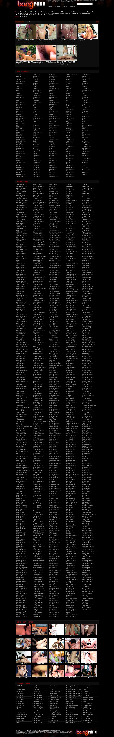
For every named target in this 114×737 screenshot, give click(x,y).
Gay (19, 63)
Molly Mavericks (71, 418)
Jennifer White (53, 276)
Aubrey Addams (21, 462)
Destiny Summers (38, 434)
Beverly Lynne (20, 527)
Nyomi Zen (69, 537)
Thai (83, 123)
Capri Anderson (37, 220)
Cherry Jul (36, 297)
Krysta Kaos (53, 514)
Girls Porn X (86, 718)
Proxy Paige (69, 583)
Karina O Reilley (54, 381)
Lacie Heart (52, 544)
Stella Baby (85, 391)
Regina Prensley (87, 188)
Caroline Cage (37, 242)
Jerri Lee (52, 283)
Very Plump (86, 711)
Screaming (69, 167)
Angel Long (19, 362)
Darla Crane (36, 411)
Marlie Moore (70, 316)
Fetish (35, 162)
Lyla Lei (68, 269)
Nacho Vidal (69, 441)
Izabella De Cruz (54, 204)
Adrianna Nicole (21, 206)
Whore (84, 164)
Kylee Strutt (53, 527)
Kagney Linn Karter (55, 365)
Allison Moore (20, 295)
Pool (67, 134)
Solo (83, 85)
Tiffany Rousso (86, 479)
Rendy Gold (85, 193)
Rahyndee (69, 595)
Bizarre (18, 130)
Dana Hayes (36, 388)
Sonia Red (85, 355)
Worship (84, 169)
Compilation (36, 92)
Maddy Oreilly (70, 276)
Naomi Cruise (70, 444)
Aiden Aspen (20, 213)
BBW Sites (53, 709)
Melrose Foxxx (70, 351)
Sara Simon (85, 263)
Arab (17, 92)
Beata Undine (20, 509)
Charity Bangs (37, 279)
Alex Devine (20, 239)
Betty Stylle (20, 525)
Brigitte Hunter (20, 593)
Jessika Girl (53, 313)
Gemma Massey (38, 534)
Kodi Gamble (53, 502)
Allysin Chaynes (21, 302)
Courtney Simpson (38, 369)
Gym (50, 108)
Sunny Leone (86, 414)
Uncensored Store (22, 711)
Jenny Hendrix (53, 277)
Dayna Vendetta (38, 416)
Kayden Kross (53, 425)
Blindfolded (19, 136)
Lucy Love (69, 256)
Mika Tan (68, 388)
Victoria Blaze (86, 560)
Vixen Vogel (85, 583)
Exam (34, 144)
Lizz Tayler (69, 218)
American (19, 85)
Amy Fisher (20, 337)
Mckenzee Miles (71, 334)
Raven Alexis (70, 606)
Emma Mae (36, 486)
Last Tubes (20, 699)
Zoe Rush (85, 600)
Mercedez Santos (71, 358)
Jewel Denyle (53, 318)
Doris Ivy (35, 463)
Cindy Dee (36, 334)
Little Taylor (69, 213)
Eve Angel (36, 509)
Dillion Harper (37, 451)
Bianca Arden (20, 528)
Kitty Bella (52, 493)
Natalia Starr (70, 451)
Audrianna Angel (21, 469)
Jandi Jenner (53, 225)
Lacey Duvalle (53, 539)
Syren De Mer (86, 421)
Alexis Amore (20, 253)
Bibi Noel (19, 537)
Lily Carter (69, 195)
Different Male (54, 720)
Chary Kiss (36, 290)
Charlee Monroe (38, 281)
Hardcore (38, 42)
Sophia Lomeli (86, 363)
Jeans (51, 141)
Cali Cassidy (37, 200)
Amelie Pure (20, 328)
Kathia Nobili (53, 398)
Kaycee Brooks (54, 423)
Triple (84, 136)
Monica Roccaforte (71, 423)
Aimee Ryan (20, 218)
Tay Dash (85, 442)
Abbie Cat (19, 190)
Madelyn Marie (70, 277)
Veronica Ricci (86, 549)
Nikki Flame (69, 513)
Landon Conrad (54, 556)
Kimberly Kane (53, 490)
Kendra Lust (53, 458)
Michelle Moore (70, 383)
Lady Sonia (52, 546)
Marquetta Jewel (71, 318)
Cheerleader (20, 176)
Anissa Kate (20, 390)
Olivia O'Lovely (70, 541)
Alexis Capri (20, 256)
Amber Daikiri (20, 320)
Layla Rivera (53, 574)
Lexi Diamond (53, 604)
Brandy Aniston (21, 562)
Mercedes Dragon (71, 355)
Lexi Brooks (53, 602)
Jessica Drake (53, 297)
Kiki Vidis (52, 481)
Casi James (36, 255)
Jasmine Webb (54, 239)
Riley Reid (85, 202)
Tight (83, 127)
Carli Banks (36, 227)
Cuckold (35, 102)
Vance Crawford (87, 521)
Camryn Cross (37, 207)
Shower (84, 74)
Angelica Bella (20, 376)
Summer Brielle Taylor (89, 406)
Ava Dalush (20, 484)
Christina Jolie (37, 320)
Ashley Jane (20, 446)
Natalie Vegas (70, 458)
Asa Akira (19, 430)
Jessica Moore (53, 304)
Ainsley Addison (21, 220)
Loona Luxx (69, 237)
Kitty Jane (52, 495)
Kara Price (52, 372)
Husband (52, 127)
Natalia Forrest (70, 448)
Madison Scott (70, 284)
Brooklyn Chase (38, 190)
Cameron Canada (38, 202)
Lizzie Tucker (70, 220)
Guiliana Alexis (37, 565)
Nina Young (69, 527)
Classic (35, 76)
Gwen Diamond (37, 567)
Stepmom (85, 97)
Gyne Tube (36, 691)
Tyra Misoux (86, 507)
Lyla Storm (69, 270)
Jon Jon (51, 335)
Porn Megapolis (87, 705)
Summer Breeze (87, 404)
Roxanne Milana (87, 220)
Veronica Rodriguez (88, 551)
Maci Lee (68, 272)
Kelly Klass (52, 444)
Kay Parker (52, 421)
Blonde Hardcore (56, 11)
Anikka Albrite (20, 388)
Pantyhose (69, 120)
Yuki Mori (85, 595)
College (35, 88)
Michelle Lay (70, 379)
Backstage (19, 104)
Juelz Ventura (53, 346)
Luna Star (69, 260)
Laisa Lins (52, 548)
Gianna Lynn (37, 544)
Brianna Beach (20, 579)
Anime (18, 88)
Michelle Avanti (70, 377)
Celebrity (19, 171)
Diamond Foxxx (38, 442)
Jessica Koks (53, 300)
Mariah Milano (70, 307)
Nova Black (69, 534)
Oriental (68, 113)
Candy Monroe (37, 216)
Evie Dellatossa (38, 514)
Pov (67, 137)
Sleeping (84, 81)
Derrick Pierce (37, 430)
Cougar (35, 95)
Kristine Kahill (53, 513)
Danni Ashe (36, 402)
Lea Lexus (52, 579)
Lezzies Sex (86, 693)
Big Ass (18, 116)
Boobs (18, 144)
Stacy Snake (86, 390)
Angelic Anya (20, 372)
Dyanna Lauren (37, 467)
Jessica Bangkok (54, 293)
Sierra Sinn (85, 332)
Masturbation (70, 74)
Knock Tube (37, 693)
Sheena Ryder (86, 320)
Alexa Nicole (20, 246)
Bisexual (19, 129)
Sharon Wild (86, 313)
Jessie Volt (52, 311)
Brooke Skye (37, 188)
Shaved (68, 172)
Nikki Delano (70, 511)
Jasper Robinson (54, 241)
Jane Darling (53, 227)
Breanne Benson (21, 567)
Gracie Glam (37, 562)
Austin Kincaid (20, 476)
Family (35, 153)
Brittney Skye (20, 614)
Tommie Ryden (86, 490)
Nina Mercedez (70, 525)
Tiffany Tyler (86, 483)
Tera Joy (84, 460)
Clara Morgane (37, 348)
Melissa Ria (69, 348)
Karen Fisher (53, 374)
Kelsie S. (52, 455)
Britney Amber (20, 597)
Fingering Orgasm (31, 14)
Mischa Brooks (70, 402)
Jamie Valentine (54, 221)
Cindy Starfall (37, 341)
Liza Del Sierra (70, 216)
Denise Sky (36, 428)
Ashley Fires (20, 441)
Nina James (69, 521)
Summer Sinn (86, 407)
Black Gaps (36, 713)
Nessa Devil (69, 470)
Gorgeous (52, 102)
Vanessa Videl (86, 535)
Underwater (85, 143)
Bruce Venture (37, 193)
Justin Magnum (54, 355)
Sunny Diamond (87, 411)
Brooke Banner (37, 184)
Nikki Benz (69, 506)
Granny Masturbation (54, 13)
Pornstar (68, 136)
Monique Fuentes (71, 430)
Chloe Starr (36, 314)
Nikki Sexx (69, 516)
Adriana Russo (21, 202)
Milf (67, 81)
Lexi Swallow (53, 607)
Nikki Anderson (70, 504)
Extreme (35, 148)
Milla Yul (68, 395)
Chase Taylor (37, 291)
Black (18, 132)
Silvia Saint (85, 334)
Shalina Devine (86, 309)
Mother (68, 90)
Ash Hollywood (21, 434)
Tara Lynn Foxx (87, 434)
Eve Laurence (37, 511)
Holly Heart (36, 606)
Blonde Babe (76, 13)
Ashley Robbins (21, 448)
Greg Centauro (37, 563)
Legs (50, 162)
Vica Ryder (85, 555)
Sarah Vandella (86, 277)
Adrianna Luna (20, 204)
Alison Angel (20, 284)
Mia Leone (69, 363)
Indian (51, 129)
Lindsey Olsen (70, 200)
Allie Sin (18, 293)
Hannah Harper (37, 577)
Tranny (84, 134)
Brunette (19, 153)
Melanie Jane (70, 339)
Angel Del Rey (20, 358)
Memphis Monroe (71, 353)
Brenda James (20, 572)
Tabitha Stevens (87, 425)
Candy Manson (37, 214)
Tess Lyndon (86, 465)
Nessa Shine (70, 472)
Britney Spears (21, 600)
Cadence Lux (37, 198)
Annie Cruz (19, 416)
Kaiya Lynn (52, 367)
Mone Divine (69, 421)
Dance (35, 115)
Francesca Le (37, 523)
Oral (67, 108)
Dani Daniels (37, 393)
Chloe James (37, 309)
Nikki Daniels (70, 509)
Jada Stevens (53, 211)
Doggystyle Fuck (35, 11)
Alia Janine (19, 269)
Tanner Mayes (86, 428)
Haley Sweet (37, 570)
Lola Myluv (69, 228)
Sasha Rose (86, 283)
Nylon (67, 101)
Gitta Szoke (36, 558)
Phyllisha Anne (70, 574)
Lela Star (52, 590)
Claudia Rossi (37, 356)
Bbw (17, 109)
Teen (83, 122)
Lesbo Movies (87, 686)
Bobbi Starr (19, 551)
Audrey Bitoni (20, 465)
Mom (67, 85)
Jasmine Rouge (54, 237)
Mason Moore (70, 325)
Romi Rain (85, 213)
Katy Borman (53, 420)
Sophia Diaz (86, 360)
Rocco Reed (86, 209)
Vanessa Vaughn (87, 532)
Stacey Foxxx (86, 379)
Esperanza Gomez (38, 504)
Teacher (84, 118)
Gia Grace (36, 539)
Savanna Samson (87, 286)
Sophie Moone (86, 372)
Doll (34, 130)
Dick (34, 122)
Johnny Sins (53, 334)
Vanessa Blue (86, 525)
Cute (34, 109)
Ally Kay (19, 300)
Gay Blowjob (29, 13)
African (18, 79)
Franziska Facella (38, 527)
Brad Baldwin (20, 553)
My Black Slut (54, 701)
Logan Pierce (70, 223)
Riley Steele (86, 204)
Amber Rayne (20, 325)
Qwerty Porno (21, 707)
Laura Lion (52, 567)
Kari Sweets (53, 377)
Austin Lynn (20, 477)
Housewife (52, 122)
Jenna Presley (53, 267)
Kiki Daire (52, 479)
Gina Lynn (36, 549)
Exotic (35, 146)
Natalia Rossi (70, 449)
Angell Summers (21, 386)
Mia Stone (69, 372)
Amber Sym (20, 327)
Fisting (35, 171)
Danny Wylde (37, 404)
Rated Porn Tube (38, 699)
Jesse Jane (52, 288)
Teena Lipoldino (87, 458)
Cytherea (35, 376)
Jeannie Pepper (54, 256)
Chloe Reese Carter (39, 313)
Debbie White (37, 418)
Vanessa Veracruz (87, 534)
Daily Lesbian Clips (56, 714)
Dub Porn (20, 695)
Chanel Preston (37, 276)
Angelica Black (21, 377)
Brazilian (19, 148)
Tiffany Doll (85, 472)
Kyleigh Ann (53, 528)
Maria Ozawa (70, 306)
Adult (18, 722)
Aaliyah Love (20, 184)
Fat (34, 157)
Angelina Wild (20, 384)
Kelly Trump (53, 451)
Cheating (19, 174)
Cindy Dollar (36, 335)
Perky (67, 125)
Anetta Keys (20, 353)
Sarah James (86, 269)
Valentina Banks (87, 511)
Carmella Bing (37, 234)
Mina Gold (69, 397)
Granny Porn (70, 703)
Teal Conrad (86, 453)
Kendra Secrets (54, 460)
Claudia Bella (37, 349)
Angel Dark (19, 356)
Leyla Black (69, 184)
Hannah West (37, 579)
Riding (68, 160)
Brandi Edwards (21, 558)
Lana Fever (52, 553)
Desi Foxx (36, 432)
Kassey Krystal (54, 395)
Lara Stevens (53, 560)
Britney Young (20, 604)
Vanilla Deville (86, 539)
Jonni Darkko (53, 337)
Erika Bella (36, 500)
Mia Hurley (69, 362)
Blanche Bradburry (22, 542)
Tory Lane (85, 497)
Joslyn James (53, 342)
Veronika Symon (87, 553)
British (18, 151)
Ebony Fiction (54, 686)
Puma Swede (70, 584)
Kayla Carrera (53, 427)
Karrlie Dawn (53, 390)
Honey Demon (37, 613)
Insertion (52, 132)
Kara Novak (53, 370)
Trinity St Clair (86, 504)
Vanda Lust (85, 523)
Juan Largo (52, 344)
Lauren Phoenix (54, 570)
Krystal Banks (53, 516)
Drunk (35, 136)
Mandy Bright (70, 295)
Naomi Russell (70, 446)
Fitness (35, 172)
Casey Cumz (37, 253)
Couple (59, 64)
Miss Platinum (70, 404)
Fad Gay (52, 722)
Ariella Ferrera (20, 425)
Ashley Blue (20, 437)
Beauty (18, 115)
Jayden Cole (53, 244)
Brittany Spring (21, 611)
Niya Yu (68, 528)
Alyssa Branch (20, 309)
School (68, 165)
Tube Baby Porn (38, 707)
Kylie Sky (52, 532)
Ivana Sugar (53, 202)
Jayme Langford (54, 251)
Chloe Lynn (36, 311)
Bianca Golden (20, 530)
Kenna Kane (53, 462)
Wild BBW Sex (87, 713)
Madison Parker (71, 283)
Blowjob (64, 63)
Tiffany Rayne (86, 477)
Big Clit (18, 120)
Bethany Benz (20, 521)
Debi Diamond (37, 420)
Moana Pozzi (70, 416)
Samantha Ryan (87, 248)
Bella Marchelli (21, 514)
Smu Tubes (36, 705)
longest (65, 6)
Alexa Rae (19, 248)
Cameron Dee (37, 204)
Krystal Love (53, 520)
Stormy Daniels (87, 400)
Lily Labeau (69, 197)
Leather (51, 160)
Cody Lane (36, 362)
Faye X (35, 520)
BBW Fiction (53, 705)
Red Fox (84, 184)
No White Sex (54, 703)
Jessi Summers (54, 291)
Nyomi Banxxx (70, 535)
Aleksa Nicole (20, 228)
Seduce (68, 171)
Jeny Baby (52, 281)
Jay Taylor (52, 242)
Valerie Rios (86, 518)
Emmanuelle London (39, 490)
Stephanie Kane (87, 395)
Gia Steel (36, 542)
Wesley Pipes (86, 584)
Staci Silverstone (87, 383)
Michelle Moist (70, 381)
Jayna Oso (52, 253)
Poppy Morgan (70, 577)
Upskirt (84, 148)
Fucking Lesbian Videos (73, 689)
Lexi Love (52, 606)
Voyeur (84, 155)
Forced (51, 78)
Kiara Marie (52, 470)
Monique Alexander (72, 428)
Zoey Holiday (86, 604)
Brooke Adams (20, 616)
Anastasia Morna (21, 344)
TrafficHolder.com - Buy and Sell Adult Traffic (34, 730)
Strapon (84, 101)
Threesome (85, 125)
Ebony (35, 137)
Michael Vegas (70, 376)
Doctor (35, 127)
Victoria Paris (86, 565)
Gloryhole (52, 101)
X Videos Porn (87, 722)
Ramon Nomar (70, 600)
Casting (18, 167)
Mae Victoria (70, 288)
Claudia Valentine (38, 358)
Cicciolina (36, 332)
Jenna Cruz (52, 262)
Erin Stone (36, 502)
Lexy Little (52, 614)
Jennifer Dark (53, 272)
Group (51, 106)
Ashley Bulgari (20, 439)
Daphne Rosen (37, 406)
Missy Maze (69, 409)
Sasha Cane (86, 279)
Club (34, 83)
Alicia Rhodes (20, 277)
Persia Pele (69, 565)
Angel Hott (19, 360)
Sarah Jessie (86, 270)
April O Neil (20, 418)
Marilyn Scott (70, 313)
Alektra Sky (20, 232)
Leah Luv (52, 584)
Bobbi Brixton (20, 549)
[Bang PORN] (23, 9)
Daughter (35, 116)
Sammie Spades (87, 255)
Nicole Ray (69, 490)
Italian (51, 136)
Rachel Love (69, 586)
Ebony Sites (53, 693)
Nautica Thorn (70, 467)
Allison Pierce (20, 297)
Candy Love (36, 213)
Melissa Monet (70, 346)
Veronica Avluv (86, 546)
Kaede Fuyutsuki (54, 363)
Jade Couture (53, 213)
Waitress (85, 157)
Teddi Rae (85, 455)
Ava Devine (20, 486)
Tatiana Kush (86, 439)
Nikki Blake (69, 507)
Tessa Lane (85, 467)
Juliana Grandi (53, 351)
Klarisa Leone (53, 498)
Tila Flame (85, 486)
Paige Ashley (70, 544)
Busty (18, 160)
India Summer (53, 190)
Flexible (35, 176)
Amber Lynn (20, 323)
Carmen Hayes (37, 237)
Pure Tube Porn (38, 697)
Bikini (18, 127)
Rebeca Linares (70, 614)
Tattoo (84, 116)
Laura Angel (53, 565)
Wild (83, 167)
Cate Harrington (38, 267)
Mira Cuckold (70, 398)
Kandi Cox (52, 369)
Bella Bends (20, 513)
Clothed (35, 81)
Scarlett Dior (86, 291)
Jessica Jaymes (54, 298)
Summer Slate (86, 409)
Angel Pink (19, 365)
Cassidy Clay (37, 262)
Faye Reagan (37, 518)
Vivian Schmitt (86, 581)
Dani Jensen (37, 395)
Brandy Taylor (20, 565)
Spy (83, 93)
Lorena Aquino (70, 244)
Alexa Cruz (19, 241)
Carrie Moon (36, 251)
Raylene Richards (71, 611)
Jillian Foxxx (53, 321)
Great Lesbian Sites (72, 705)
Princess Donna (71, 579)
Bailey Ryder (20, 502)
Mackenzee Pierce (71, 274)
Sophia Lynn (86, 365)
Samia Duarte (86, 251)
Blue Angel (19, 548)
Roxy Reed (85, 228)
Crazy (35, 99)
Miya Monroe (70, 414)
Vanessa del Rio (87, 537)
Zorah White (86, 609)
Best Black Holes (38, 711)
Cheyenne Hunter (38, 300)
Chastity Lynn (37, 293)
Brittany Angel (20, 606)
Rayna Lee (69, 613)
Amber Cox (19, 318)
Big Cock (19, 122)
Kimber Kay (52, 486)
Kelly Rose (52, 449)
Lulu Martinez (70, 258)
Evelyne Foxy (37, 513)
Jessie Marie (53, 307)
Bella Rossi (19, 518)
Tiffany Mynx (86, 476)
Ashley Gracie (20, 442)
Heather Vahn (37, 591)
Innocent (52, 130)
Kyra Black (52, 535)
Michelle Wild (70, 386)
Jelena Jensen (53, 258)
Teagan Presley (87, 449)
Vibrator (84, 150)
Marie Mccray (70, 311)
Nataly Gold (69, 462)
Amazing (19, 83)
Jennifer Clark (53, 270)
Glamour (52, 97)
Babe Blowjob (21, 13)
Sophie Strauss (87, 374)
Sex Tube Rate (37, 701)
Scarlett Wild (86, 293)
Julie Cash (52, 353)
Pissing (68, 130)
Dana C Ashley (37, 384)
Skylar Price (86, 349)
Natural (68, 93)
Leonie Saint (53, 595)
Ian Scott (52, 186)
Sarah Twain (86, 276)
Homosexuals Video (23, 688)
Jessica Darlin (53, 295)
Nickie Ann (69, 477)
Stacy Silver (86, 388)
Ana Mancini (20, 341)
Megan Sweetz (70, 335)
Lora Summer (70, 241)
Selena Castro (86, 298)
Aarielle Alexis (20, 186)
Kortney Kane (53, 504)
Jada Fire (52, 209)
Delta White (36, 425)
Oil (66, 104)
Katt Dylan (52, 418)
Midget (68, 79)
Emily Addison (37, 481)
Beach (18, 113)
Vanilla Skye (86, 541)
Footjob (51, 76)
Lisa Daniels (69, 207)
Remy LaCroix (86, 190)
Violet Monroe (86, 577)
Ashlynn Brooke (21, 456)
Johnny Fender (54, 332)
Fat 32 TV (53, 716)
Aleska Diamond (21, 234)
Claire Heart (36, 344)
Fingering (36, 165)
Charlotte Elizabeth (39, 288)
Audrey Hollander (21, 467)
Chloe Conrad (37, 304)
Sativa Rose (86, 284)
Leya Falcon (53, 616)
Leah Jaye (52, 583)
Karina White (53, 384)
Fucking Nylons (71, 697)
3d (17, 74)
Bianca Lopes (20, 532)
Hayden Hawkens (38, 584)
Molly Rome (69, 420)
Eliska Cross (37, 472)
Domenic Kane (37, 455)
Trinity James (86, 500)
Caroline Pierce (37, 246)
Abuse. (33, 733)
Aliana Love (20, 270)
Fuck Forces (20, 703)
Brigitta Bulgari (21, 590)
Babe (18, 101)
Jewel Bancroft (54, 316)
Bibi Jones (19, 535)
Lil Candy (69, 191)
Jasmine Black (53, 234)
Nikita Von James (71, 502)
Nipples (68, 95)
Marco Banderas (71, 300)
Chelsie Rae (36, 295)
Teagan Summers (87, 451)
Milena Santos (70, 391)
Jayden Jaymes (54, 246)
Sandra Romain (87, 258)
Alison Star (19, 286)
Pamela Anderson (71, 548)
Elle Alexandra (37, 477)
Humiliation (52, 125)
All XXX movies (21, 689)
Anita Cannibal (20, 397)
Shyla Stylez (86, 328)
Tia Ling (84, 470)
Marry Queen (70, 321)
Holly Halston (37, 604)
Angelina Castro (21, 381)
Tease (84, 120)
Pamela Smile (70, 549)
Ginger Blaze (37, 555)
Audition (18, 97)
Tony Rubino (86, 491)
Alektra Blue (20, 230)
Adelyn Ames (20, 197)
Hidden (51, 116)
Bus (17, 158)
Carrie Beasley (37, 249)
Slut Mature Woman (88, 709)
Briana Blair (20, 577)
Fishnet (35, 169)
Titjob (83, 129)
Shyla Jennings (87, 327)
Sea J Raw (85, 297)
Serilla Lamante (87, 304)
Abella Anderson (21, 191)
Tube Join (20, 691)
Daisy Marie (36, 383)
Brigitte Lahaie (20, 595)
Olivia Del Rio (70, 539)
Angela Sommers (21, 370)
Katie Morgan (53, 409)
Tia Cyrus (85, 469)
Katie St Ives (53, 411)
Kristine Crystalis (54, 511)
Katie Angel (52, 402)
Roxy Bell (85, 221)
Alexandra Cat (20, 249)
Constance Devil (38, 363)
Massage (52, 176)
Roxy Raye (85, 227)
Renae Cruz (86, 191)
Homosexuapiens (71, 709)
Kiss (50, 148)
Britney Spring (20, 602)
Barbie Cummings (21, 506)
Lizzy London (70, 221)
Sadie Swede (86, 241)
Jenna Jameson (54, 265)
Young (84, 174)
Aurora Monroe (21, 472)
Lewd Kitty (86, 691)
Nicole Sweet (70, 493)
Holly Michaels (37, 607)
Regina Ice (85, 186)
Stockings (85, 99)
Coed (34, 86)
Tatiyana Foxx (86, 441)
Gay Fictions (70, 701)
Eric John (36, 493)
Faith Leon (36, 516)
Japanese (52, 139)
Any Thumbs (37, 686)
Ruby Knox (85, 230)
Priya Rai (68, 581)
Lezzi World (86, 695)
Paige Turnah (70, 546)
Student (84, 106)
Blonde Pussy (65, 11)
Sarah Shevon (86, 274)
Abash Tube (20, 720)
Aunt (17, 99)
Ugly (83, 139)
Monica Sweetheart (72, 427)
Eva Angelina (37, 506)
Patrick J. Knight (71, 553)
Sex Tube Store (38, 703)
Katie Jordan (53, 406)
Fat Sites (52, 718)
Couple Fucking (92, 11)
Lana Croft (52, 551)
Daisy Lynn (36, 381)
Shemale (68, 176)
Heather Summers (38, 590)
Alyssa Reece (20, 311)
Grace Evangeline (38, 560)
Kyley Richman (54, 530)
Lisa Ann (68, 206)
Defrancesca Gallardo (39, 421)
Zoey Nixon (85, 606)
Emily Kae (36, 483)
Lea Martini (52, 581)
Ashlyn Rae (20, 455)
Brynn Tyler (36, 195)
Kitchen (51, 150)
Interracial (52, 134)
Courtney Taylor (38, 370)
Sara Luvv (85, 262)
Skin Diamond (86, 346)
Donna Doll (36, 460)
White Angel (86, 586)
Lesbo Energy (70, 722)
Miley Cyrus (69, 393)
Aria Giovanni (20, 420)
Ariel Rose (19, 423)
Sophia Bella (86, 358)
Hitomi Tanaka (37, 602)
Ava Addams (20, 481)
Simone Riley (86, 339)
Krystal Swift (53, 523)
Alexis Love (20, 262)
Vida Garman (86, 572)
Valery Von (85, 520)
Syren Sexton (86, 423)
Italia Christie (53, 198)
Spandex (85, 88)
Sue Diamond (86, 402)
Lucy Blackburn (70, 251)
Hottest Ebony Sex (55, 697)
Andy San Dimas (21, 351)
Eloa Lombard (37, 479)
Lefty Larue (52, 586)
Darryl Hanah (37, 413)
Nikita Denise (70, 500)
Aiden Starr (19, 214)
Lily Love (68, 198)
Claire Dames (37, 342)
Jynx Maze (52, 356)
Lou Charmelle (70, 246)
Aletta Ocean (20, 235)
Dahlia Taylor (37, 377)
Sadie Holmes (86, 237)
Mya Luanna (69, 437)
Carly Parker (37, 230)
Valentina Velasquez (88, 514)
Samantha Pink (87, 246)
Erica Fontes (37, 495)
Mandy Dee (69, 297)
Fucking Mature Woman (73, 695)
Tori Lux (84, 495)
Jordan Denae (53, 341)
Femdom (35, 160)
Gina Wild (36, 553)
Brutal (18, 155)
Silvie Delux (86, 335)
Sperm (84, 92)
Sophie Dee (85, 367)
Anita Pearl (19, 402)
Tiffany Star (85, 481)
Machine (51, 171)
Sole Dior (85, 353)
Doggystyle (43, 42)
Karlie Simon (53, 388)
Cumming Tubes (55, 711)
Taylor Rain (85, 444)
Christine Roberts (38, 325)
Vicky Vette (85, 558)
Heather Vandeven (38, 593)
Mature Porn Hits (88, 697)
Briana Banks (20, 576)
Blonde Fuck (74, 11)
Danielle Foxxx (37, 398)
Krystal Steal (53, 521)
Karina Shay (53, 383)
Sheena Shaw (86, 321)
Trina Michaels (86, 498)
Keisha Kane (53, 439)
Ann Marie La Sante (22, 407)
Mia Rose (69, 370)
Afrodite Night (20, 207)
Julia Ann (52, 348)
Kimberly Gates (54, 488)
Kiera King (52, 476)
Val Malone (85, 509)
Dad (34, 113)
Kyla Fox (52, 525)
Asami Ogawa (20, 432)
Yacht (84, 171)
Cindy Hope (36, 337)
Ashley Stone (20, 449)
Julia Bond (52, 349)
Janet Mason (53, 230)
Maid (50, 172)
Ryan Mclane (86, 232)
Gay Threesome (21, 14)
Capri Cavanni (37, 221)
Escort (35, 143)
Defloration (36, 120)
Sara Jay (85, 260)
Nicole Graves (70, 486)
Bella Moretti (20, 516)
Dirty (34, 125)
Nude (67, 97)
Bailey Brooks (20, 497)
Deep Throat (36, 118)
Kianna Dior (52, 469)
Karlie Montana (54, 386)
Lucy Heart (69, 253)
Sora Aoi (84, 376)
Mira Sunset (69, 400)
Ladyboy (51, 155)
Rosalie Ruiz (86, 216)
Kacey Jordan (53, 358)
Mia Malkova (70, 367)
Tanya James (86, 430)
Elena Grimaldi (37, 470)
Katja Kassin (53, 416)
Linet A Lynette (70, 204)
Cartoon (18, 164)
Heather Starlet (37, 588)
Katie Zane (52, 414)
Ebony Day (36, 720)
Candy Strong (37, 218)
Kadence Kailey (54, 362)
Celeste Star (37, 272)
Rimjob (68, 162)
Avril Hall (19, 491)
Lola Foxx (69, 227)
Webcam (85, 158)
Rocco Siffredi (86, 211)
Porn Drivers (20, 705)
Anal (17, 86)
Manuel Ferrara (70, 298)
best (20, 21)
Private (68, 143)
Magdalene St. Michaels (73, 290)
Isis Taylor (52, 197)
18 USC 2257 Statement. (27, 733)
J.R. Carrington (54, 207)
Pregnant (68, 139)
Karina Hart (52, 379)
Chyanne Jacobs (38, 330)
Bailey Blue (19, 495)
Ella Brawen (36, 474)
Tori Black (85, 493)
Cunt (34, 108)
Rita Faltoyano (86, 206)
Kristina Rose (53, 509)
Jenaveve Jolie (54, 260)
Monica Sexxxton (71, 425)
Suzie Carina (86, 420)
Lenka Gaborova (54, 593)
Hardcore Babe (82, 11)
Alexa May (19, 244)
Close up (35, 79)
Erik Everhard (37, 498)
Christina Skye (37, 321)
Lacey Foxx (52, 541)
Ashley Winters (21, 451)
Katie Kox (52, 407)
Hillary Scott (36, 600)
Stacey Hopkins (87, 381)
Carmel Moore (37, 232)
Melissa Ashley (70, 341)
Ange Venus (20, 355)
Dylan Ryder (37, 469)
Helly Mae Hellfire (38, 597)
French (51, 81)
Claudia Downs (37, 353)
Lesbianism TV (70, 716)
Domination (36, 132)
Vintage (84, 151)
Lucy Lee (68, 255)
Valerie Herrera (87, 516)
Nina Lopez (69, 523)
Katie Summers (54, 413)
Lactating (52, 153)
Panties (68, 118)
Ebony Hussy (54, 689)
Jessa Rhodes (53, 286)
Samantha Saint (87, 249)
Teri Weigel (85, 463)
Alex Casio (19, 237)
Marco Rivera (70, 302)
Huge (50, 123)
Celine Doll (36, 274)
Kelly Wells (52, 453)
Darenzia (35, 407)
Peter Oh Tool (70, 569)
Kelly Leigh (52, 446)
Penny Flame (70, 556)
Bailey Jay (19, 498)
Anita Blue (19, 395)
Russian (68, 164)
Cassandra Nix (37, 260)
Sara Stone (85, 265)
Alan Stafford (20, 221)
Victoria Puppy (86, 567)
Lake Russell (53, 549)
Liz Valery (69, 214)
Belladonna (19, 520)
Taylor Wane (86, 448)
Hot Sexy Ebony (55, 695)
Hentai (51, 115)
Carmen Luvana (38, 239)
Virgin (84, 153)
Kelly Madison (53, 448)
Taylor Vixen (86, 446)
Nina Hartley (69, 520)
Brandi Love (20, 560)
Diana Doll (36, 448)
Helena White (37, 595)
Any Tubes (36, 688)
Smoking (85, 83)
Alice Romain (20, 276)
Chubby (35, 74)
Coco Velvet (36, 360)
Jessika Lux (53, 314)
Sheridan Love (86, 325)
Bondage (19, 143)
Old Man (68, 106)
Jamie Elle (52, 220)
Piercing (68, 129)
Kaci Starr (52, 360)
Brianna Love (20, 584)
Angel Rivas (20, 367)
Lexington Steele (54, 611)
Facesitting (36, 150)
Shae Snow (85, 307)
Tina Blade (85, 488)
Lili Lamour (69, 193)
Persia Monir (70, 563)
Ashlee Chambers (21, 435)
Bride (18, 150)
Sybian (84, 115)
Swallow (84, 109)
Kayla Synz (52, 430)
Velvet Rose (86, 544)
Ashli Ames (19, 453)
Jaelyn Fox (52, 216)
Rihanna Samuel (87, 197)
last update (57, 6)
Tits (83, 130)
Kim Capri (52, 483)
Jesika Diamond (54, 284)
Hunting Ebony (54, 699)
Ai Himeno (19, 209)
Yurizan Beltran (87, 597)
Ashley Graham (21, 444)
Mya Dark (69, 434)
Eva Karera (36, 507)
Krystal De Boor (54, 518)
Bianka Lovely (20, 534)
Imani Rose (52, 188)
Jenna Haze (53, 263)
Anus (18, 90)
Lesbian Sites (70, 720)
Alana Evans (20, 223)
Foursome (52, 79)
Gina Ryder (36, 551)
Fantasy (35, 155)
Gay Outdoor (37, 13)
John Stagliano (53, 327)
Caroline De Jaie (38, 244)
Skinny (84, 78)
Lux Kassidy (69, 265)
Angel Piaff (19, 363)
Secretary (69, 169)
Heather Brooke (38, 586)
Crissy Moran (37, 372)
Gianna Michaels (38, 546)
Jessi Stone (53, 290)
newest (28, 21)
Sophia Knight (86, 362)
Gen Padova (36, 535)
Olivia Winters (70, 542)
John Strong (53, 328)
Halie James (37, 574)
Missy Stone (69, 411)
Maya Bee (69, 328)
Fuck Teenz (69, 699)
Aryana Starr (20, 428)
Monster (68, 88)
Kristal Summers (54, 507)
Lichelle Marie (70, 190)
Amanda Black (20, 314)
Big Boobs (19, 118)
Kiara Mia (52, 472)
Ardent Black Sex (38, 709)
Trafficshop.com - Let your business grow (52, 730)
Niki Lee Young (70, 498)
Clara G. (35, 346)
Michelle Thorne (71, 384)
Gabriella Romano (38, 532)
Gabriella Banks (38, 528)
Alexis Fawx (20, 258)
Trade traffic (23, 730)
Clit (34, 78)
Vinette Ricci (86, 576)
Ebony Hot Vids (54, 688)
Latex (51, 157)
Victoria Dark (86, 562)
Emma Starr (36, 488)
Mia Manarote (70, 369)
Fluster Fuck (20, 697)
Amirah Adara (20, 334)
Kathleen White (54, 400)
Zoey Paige (85, 607)
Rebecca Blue (70, 616)
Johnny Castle (53, 330)
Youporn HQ (20, 718)
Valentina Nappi (87, 513)
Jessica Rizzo (53, 306)
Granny (17, 42)
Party (67, 122)
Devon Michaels (38, 439)
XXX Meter (86, 716)
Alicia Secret (20, 279)
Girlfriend (52, 95)
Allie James (20, 290)
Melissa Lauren (70, 344)
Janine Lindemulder (55, 232)
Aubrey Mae (20, 463)
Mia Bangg (69, 360)
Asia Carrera (20, 460)
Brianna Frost (20, 581)
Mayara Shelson (71, 332)
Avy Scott (19, 493)
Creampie (36, 101)
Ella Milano (36, 476)
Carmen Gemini (38, 235)
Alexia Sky (19, 251)
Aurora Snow (20, 474)
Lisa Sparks (69, 211)
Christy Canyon (37, 327)
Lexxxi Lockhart (54, 613)
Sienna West (86, 330)
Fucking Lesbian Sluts (73, 688)
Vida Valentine (86, 574)
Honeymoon (53, 120)
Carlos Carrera (37, 228)
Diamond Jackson (38, 444)
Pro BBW (85, 707)
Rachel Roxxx (70, 588)
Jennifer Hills (53, 274)
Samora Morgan (87, 256)
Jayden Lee (52, 248)
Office (67, 102)
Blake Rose (20, 541)
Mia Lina (68, 365)
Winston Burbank (87, 590)
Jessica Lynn (53, 302)
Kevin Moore (53, 467)
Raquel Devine (70, 604)
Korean (51, 151)
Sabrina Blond (86, 234)
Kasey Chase (53, 391)
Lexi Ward (52, 609)
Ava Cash (19, 483)
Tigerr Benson (86, 484)
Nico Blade (69, 481)
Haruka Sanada (37, 581)
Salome (84, 242)
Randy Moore (70, 602)
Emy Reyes (36, 491)
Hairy (51, 109)
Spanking (85, 90)
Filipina (35, 164)
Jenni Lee (52, 269)
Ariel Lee (19, 421)
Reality (67, 64)
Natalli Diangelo (70, 460)
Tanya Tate (85, 432)
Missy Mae (69, 406)
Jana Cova (52, 223)
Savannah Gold (87, 288)
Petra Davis (69, 570)
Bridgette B (19, 586)
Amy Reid (19, 339)
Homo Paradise (71, 707)
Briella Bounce (20, 588)
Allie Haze (19, 288)
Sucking (84, 108)
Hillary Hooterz (37, 598)
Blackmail (19, 134)
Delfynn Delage (37, 423)
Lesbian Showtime (71, 718)
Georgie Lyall (37, 537)
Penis (67, 123)
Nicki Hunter (69, 476)
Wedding (85, 160)
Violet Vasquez (86, 579)
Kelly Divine (53, 442)
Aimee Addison (21, 216)
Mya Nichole (69, 439)
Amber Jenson (20, 321)
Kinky (51, 146)
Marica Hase (70, 309)
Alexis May (19, 263)
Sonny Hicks (86, 356)
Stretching (85, 102)
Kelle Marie (52, 441)
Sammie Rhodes (87, 253)
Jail (50, 137)
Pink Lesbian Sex (88, 703)
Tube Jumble (21, 709)
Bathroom (19, 108)
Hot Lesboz (69, 713)
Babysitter (19, 102)
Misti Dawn (69, 413)
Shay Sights (86, 316)
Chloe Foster (37, 307)
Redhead (68, 155)
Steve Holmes (86, 397)
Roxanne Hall (86, 218)
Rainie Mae (69, 597)
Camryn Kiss (37, 209)
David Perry (36, 414)
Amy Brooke (20, 335)
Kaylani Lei (52, 432)
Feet (34, 158)
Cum (34, 104)
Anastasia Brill (20, 342)
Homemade (52, 118)
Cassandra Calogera (39, 256)
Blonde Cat (19, 546)
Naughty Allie (70, 465)
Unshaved (85, 146)
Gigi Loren (36, 548)
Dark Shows (37, 716)
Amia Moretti (20, 332)
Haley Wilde (36, 572)
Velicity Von (85, 542)
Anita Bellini (20, 391)
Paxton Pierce (70, 555)
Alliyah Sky (19, 298)
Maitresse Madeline (72, 291)
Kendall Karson (54, 456)
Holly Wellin (36, 609)
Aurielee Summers (22, 470)
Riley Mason (86, 200)
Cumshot (35, 106)
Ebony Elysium (37, 722)
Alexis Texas (20, 267)
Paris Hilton (69, 551)
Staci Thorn (85, 384)
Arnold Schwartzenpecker (24, 427)
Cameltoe (19, 162)
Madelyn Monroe (71, 279)
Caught (18, 169)
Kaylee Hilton (53, 435)
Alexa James (20, 242)
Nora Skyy (69, 532)
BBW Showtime (21, 686)
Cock (34, 85)
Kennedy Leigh (53, 463)
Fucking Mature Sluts (72, 691)
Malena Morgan (70, 293)
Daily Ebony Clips (38, 714)
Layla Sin (52, 577)
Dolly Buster (36, 453)
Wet (83, 162)
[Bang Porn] (86, 736)
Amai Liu (19, 313)
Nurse (67, 99)
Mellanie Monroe (71, 349)
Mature (68, 76)
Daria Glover (37, 409)
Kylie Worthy (53, 534)
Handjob (68, 63)
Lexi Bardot (52, 597)
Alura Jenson (20, 306)
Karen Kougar (53, 376)
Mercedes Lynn (70, 356)
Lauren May (53, 569)
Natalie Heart (70, 455)
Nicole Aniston (70, 484)
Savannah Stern (87, 290)
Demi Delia (36, 427)
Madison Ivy (69, 281)
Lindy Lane (69, 202)
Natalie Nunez (70, 456)
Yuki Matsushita (87, 593)
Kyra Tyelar (52, 537)
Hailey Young (37, 569)
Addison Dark (20, 193)
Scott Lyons (85, 295)
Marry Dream (70, 320)
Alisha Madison (21, 283)
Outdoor (68, 115)
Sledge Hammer (87, 351)
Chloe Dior (36, 306)
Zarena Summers (87, 598)
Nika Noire (69, 495)
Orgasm (47, 42)
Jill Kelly (51, 320)
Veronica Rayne (87, 548)
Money (68, 86)
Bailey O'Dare (20, 500)
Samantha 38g (86, 244)
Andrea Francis (21, 349)
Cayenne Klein (37, 270)
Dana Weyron (37, 390)
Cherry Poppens (38, 298)
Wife (83, 165)
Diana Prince (37, 449)
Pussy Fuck (40, 14)
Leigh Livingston (54, 588)
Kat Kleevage (53, 397)
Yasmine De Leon (87, 591)
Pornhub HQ (20, 701)
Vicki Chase (86, 556)
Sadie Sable (86, 239)
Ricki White (85, 195)
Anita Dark (19, 398)
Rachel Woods (70, 593)
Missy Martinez (70, 407)
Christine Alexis (38, 323)
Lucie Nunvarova (71, 248)
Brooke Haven (37, 186)
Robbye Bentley (87, 207)
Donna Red (36, 462)
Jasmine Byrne (54, 235)
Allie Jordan (20, 291)
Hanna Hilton (37, 576)
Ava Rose (19, 490)
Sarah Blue (85, 267)
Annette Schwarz (21, 414)
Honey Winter (37, 616)
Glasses (51, 99)
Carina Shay (36, 223)
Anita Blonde (20, 393)
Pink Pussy (69, 576)
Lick (50, 165)
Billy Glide (19, 539)
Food (50, 74)
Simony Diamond (87, 342)
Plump (68, 132)
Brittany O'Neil (20, 609)
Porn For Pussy (87, 720)
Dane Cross (36, 391)
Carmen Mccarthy (38, 241)
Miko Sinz (69, 390)
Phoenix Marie (70, 572)
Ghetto (51, 93)
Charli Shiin (36, 286)
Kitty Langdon (53, 497)
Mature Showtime (88, 699)
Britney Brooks (21, 598)
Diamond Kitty (37, 446)
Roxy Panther (86, 225)
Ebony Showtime (55, 691)
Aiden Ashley (20, 211)
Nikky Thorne (70, 518)
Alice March (20, 274)
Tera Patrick (86, 462)
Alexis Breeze (20, 255)
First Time (36, 167)
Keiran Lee (52, 437)
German (51, 92)
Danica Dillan (37, 397)
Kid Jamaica (53, 474)
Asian (18, 93)
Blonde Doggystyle (45, 11)
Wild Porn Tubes (22, 714)
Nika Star (69, 497)
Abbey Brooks (20, 188)
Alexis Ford (19, 260)
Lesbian (51, 164)
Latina (51, 158)
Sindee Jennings (87, 344)
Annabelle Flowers (22, 411)
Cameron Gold (37, 206)
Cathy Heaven (37, 269)
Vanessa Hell (25, 16)
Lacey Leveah (53, 542)
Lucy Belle (69, 249)
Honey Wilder (37, 614)
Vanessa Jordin (87, 530)
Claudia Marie (37, 355)
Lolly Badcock (70, 230)
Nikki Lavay (69, 514)
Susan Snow (86, 416)
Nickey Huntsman (71, 474)
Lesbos (85, 689)
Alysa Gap (19, 307)
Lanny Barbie (53, 558)
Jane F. (51, 228)
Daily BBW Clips (55, 713)
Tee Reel (85, 456)
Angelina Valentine (22, 383)
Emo (34, 139)
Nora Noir (69, 530)
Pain (67, 116)
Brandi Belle (20, 556)
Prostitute (69, 146)
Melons (68, 78)
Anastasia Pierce (21, 346)
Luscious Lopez (70, 263)
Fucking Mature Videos (73, 693)
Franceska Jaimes (38, 525)
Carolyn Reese (37, 248)
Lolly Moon (69, 232)
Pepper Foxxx (70, 560)
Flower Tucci (37, 521)
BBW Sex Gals (54, 707)
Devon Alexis (37, 435)
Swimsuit (85, 111)
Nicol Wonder (70, 483)
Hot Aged (69, 711)
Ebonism (36, 718)
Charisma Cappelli (38, 277)
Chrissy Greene (38, 316)
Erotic (34, 141)
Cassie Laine (37, 263)
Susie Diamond (87, 418)
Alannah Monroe (21, 227)
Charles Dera (37, 283)
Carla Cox (36, 225)
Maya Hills (69, 330)
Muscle (68, 92)
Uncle (84, 141)
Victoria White (86, 570)
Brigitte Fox (20, 591)
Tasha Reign (86, 437)
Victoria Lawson (87, 563)
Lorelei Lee (69, 242)
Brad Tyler (19, 555)
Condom (35, 93)
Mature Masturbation (66, 13)
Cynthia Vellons (37, 374)
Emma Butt (36, 484)
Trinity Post (85, 502)
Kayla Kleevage (54, 428)
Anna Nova (19, 409)
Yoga (83, 172)
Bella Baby (19, 511)
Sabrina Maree (86, 235)
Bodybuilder (20, 141)
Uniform (84, 144)
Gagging (51, 86)
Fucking (51, 83)
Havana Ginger (37, 583)
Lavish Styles (53, 572)
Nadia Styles (70, 442)
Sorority (84, 86)
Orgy (67, 111)
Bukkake (19, 157)
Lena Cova (52, 591)
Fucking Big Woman (72, 686)
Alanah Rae (20, 225)
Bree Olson (19, 570)
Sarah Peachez (87, 272)
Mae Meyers (69, 286)
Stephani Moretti (87, 393)
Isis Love (52, 195)
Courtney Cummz (38, 367)
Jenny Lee (52, 279)
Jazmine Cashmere (55, 255)
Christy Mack (37, 328)
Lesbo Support (87, 688)
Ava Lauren (19, 488)
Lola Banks (69, 225)
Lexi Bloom (52, 600)
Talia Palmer (86, 427)
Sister (84, 76)
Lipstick (51, 169)
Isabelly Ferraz (54, 193)
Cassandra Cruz (38, 258)
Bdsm (18, 111)
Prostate (68, 144)
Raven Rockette (71, 609)
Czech (35, 111)
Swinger (84, 113)
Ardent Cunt (20, 693)
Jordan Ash (52, 339)
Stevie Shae (86, 398)
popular (50, 6)
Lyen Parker (69, 267)
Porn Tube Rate (38, 695)
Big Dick (19, 123)
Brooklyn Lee (37, 191)
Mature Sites (86, 701)
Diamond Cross (37, 441)
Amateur (19, 81)
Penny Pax (69, 558)
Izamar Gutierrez (54, 206)
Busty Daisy (36, 197)
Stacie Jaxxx (86, 386)
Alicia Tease (20, 281)
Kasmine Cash (53, 393)
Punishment (69, 150)
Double (35, 134)
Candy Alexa (37, 211)
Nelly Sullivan (70, 469)
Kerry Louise (53, 465)
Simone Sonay (86, 341)
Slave (84, 79)
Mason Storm (70, 327)
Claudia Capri (37, 351)
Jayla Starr (52, 249)
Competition (36, 90)
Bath (17, 106)
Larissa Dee (53, 563)
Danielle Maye (37, 400)
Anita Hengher (20, 400)
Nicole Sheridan (71, 491)
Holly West (36, 611)
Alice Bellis (19, 272)
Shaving (68, 174)
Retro (67, 157)
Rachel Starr (70, 590)
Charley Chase (37, 284)
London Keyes (70, 234)
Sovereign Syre (87, 377)
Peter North (69, 567)
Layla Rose (52, 576)
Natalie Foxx (70, 453)
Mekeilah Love (70, 337)
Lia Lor (68, 188)
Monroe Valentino (71, 432)
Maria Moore (70, 304)
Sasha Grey (86, 281)
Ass (17, 95)
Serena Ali (85, 302)
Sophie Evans (86, 369)
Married (51, 174)
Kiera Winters (53, 477)
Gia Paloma (36, 541)
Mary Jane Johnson (72, 323)
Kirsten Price (53, 491)
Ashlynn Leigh (20, 458)
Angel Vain (19, 369)
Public (68, 148)
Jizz (50, 144)
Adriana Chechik (21, 198)
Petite (67, 127)
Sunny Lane (85, 413)
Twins (84, 137)
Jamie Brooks (53, 218)
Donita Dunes (37, 456)
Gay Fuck (45, 13)
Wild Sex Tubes (21, 716)
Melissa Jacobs (70, 342)
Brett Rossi (19, 574)
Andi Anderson (20, 348)
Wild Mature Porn (88, 714)
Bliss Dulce (19, 544)
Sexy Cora (85, 306)
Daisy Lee (36, 379)
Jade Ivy (52, 214)
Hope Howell (53, 184)
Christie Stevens (38, 318)
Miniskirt (68, 83)
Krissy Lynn (53, 506)
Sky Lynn (85, 348)
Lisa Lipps (69, 209)
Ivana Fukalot (53, 200)
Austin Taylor (20, 479)
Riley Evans (86, 198)
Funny (51, 85)
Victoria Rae (86, 569)
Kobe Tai (52, 500)
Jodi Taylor (52, 323)
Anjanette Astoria (21, 404)
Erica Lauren (37, 497)
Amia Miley (19, 330)
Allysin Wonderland (22, 304)
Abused (18, 76)
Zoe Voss (85, 602)
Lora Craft (69, 239)
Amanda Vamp (20, 316)
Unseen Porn (21, 713)
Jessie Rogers (53, 309)
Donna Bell (36, 458)
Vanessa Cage (86, 527)
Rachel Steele (70, 591)
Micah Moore (70, 374)
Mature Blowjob (49, 14)
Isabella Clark (53, 191)
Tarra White (85, 435)
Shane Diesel (86, 311)
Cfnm (18, 172)
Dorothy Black (37, 465)
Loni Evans (69, 235)
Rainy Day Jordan (71, 598)
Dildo (34, 123)
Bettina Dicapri (21, 523)
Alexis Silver (20, 265)
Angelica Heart (21, 379)
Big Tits (18, 125)
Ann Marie (19, 406)
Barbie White (20, 507)
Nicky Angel (69, 479)
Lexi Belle (52, 598)
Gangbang (52, 88)
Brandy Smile (20, 563)
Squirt (84, 95)
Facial (35, 151)
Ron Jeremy (86, 214)
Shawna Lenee (86, 314)
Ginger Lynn (36, 556)
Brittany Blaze (20, 607)
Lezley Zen (69, 186)
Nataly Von (69, 463)
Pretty (67, 141)
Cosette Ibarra (37, 365)
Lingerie (51, 167)
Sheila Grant (86, 323)
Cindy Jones (37, 339)
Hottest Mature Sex (72, 714)
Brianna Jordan (21, 583)
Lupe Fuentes (70, 262)
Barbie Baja (20, 504)
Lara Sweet (52, 562)
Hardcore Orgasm (86, 13)
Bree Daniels (20, 569)
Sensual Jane (86, 300)
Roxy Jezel (85, 223)
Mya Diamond (70, 435)
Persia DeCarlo (70, 562)
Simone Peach (86, 337)
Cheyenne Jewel (38, 302)
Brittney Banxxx (21, 613)
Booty (18, 146)
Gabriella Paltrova (38, 530)
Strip (83, 104)
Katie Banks (53, 404)
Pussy (21, 42)
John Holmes (53, 325)
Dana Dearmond (38, 386)
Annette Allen (20, 413)
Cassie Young (37, 265)
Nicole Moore (70, 488)
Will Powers (86, 588)
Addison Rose (20, 195)
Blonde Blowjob (25, 11)
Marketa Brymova (71, 314)
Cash (18, 165)
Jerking (51, 143)
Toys (83, 132)
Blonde (61, 63)
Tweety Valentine (87, 506)
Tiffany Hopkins (87, 474)
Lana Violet (52, 555)
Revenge (68, 158)
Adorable (19, 78)
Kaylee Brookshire (55, 434)
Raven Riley (69, 607)
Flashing (35, 174)
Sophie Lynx (86, 370)
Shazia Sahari (86, 318)
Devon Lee (36, 437)
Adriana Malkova (21, 200)
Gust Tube (36, 689)
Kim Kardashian (54, 484)
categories (73, 6)
